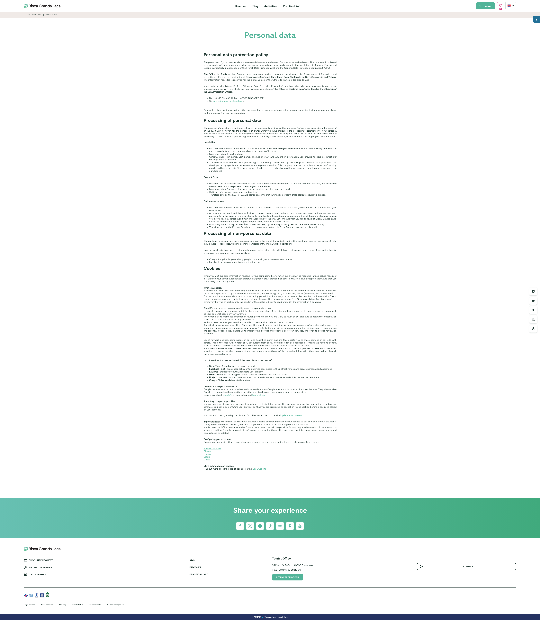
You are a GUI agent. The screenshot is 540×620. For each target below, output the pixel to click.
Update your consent (291, 415)
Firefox (207, 454)
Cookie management (115, 605)
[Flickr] (280, 526)
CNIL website (259, 468)
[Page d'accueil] (42, 6)
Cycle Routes (37, 574)
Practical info (292, 6)
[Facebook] (240, 526)
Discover (241, 6)
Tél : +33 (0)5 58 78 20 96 (286, 569)
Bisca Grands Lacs (33, 15)
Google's (227, 394)
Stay (255, 6)
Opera (207, 459)
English (509, 6)
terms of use (259, 394)
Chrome (208, 451)
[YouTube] (300, 526)
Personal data (95, 605)
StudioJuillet (77, 605)
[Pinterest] (290, 526)
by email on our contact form (228, 100)
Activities (270, 6)
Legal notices (29, 605)
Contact (468, 566)
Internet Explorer (212, 448)
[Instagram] (260, 526)
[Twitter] (250, 526)
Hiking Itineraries (40, 567)
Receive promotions (287, 577)
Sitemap (62, 605)
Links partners (47, 605)
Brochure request (41, 560)
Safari (207, 456)
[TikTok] (270, 526)
